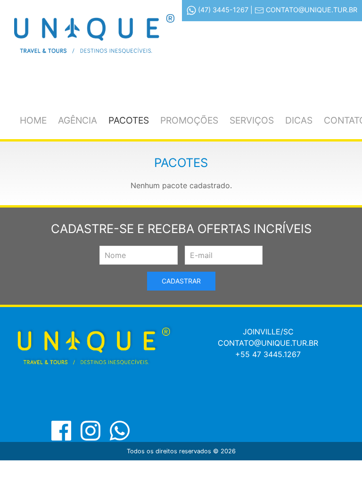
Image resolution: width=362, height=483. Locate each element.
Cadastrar (181, 281)
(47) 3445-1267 (223, 10)
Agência (77, 120)
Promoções (189, 120)
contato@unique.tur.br (311, 10)
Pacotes (128, 120)
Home (33, 120)
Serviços (252, 120)
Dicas (299, 120)
